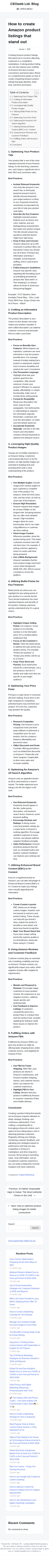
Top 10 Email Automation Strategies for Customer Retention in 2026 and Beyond (25, 1288)
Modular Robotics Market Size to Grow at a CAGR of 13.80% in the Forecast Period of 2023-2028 (24, 1275)
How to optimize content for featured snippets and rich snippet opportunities (25, 1490)
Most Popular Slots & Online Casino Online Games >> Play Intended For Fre (23, 1427)
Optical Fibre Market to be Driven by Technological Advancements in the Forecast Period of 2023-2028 (25, 1440)
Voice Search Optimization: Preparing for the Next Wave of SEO (23, 1262)
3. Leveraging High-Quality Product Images (22, 106)
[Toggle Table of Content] (35, 93)
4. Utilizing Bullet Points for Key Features (24, 112)
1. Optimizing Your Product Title (24, 96)
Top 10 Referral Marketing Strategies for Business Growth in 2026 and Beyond (24, 1358)
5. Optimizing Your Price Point (24, 117)
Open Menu (26, 9)
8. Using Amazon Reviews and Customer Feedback (24, 134)
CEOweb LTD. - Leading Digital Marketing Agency (30, 1544)
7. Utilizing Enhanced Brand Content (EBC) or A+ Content (23, 128)
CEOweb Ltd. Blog (24, 4)
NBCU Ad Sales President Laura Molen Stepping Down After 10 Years (24, 1302)
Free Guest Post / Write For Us (21, 1241)
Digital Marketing (26, 1175)
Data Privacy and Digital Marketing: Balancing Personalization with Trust (21, 1388)
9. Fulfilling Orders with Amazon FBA (24, 140)
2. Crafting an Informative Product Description (22, 100)
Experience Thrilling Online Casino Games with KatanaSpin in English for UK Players (25, 1345)
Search (11, 1224)
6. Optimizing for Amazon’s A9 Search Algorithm (24, 122)
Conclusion (17, 145)
